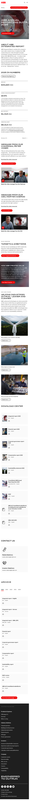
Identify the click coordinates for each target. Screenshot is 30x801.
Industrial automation (7, 730)
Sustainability (4, 768)
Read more (5, 340)
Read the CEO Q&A (6, 210)
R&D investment (4, 111)
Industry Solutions (6, 722)
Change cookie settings (6, 792)
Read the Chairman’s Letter (7, 163)
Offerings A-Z (4, 714)
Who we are (4, 761)
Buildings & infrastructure (7, 728)
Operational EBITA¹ (5, 122)
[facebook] (2, 786)
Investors (3, 740)
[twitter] (10, 786)
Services (3, 716)
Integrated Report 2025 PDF (9, 30)
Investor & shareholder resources (9, 743)
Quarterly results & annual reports (10, 745)
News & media (5, 759)
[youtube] (13, 786)
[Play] (3, 180)
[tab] (2, 590)
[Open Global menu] (27, 2)
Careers (3, 766)
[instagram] (5, 786)
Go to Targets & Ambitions (9, 255)
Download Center (6, 33)
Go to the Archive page (8, 697)
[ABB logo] (3, 3)
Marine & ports (5, 732)
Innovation (4, 763)
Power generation (5, 737)
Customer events (5, 757)
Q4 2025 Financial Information (16, 130)
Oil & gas (3, 734)
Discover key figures (7, 76)
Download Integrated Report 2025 (18, 7)
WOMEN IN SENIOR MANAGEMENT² (8, 93)
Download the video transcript (9, 159)
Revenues (3, 82)
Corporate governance (7, 748)
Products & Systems (6, 711)
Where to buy (4, 719)
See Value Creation (7, 282)
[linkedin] (8, 786)
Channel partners (5, 725)
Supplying (3, 770)
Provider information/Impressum (9, 796)
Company (3, 754)
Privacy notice (4, 794)
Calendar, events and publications (10, 750)
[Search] (24, 2)
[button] (14, 419)
